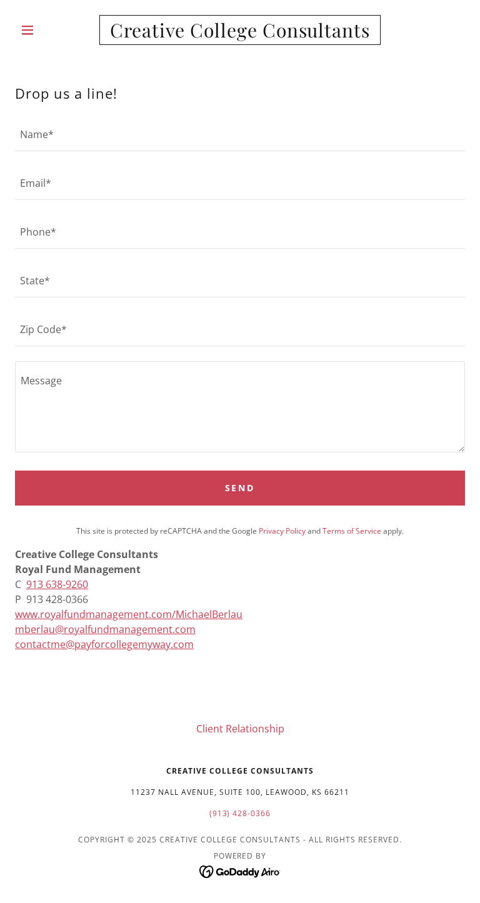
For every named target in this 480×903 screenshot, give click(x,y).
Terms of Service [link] (351, 531)
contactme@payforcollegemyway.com (104, 644)
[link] (240, 34)
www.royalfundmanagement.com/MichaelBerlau (128, 614)
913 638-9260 (57, 584)
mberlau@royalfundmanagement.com (105, 629)
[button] (48, 29)
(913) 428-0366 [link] (240, 813)
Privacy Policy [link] (282, 531)
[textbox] (240, 134)
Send (240, 488)
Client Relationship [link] (240, 729)
